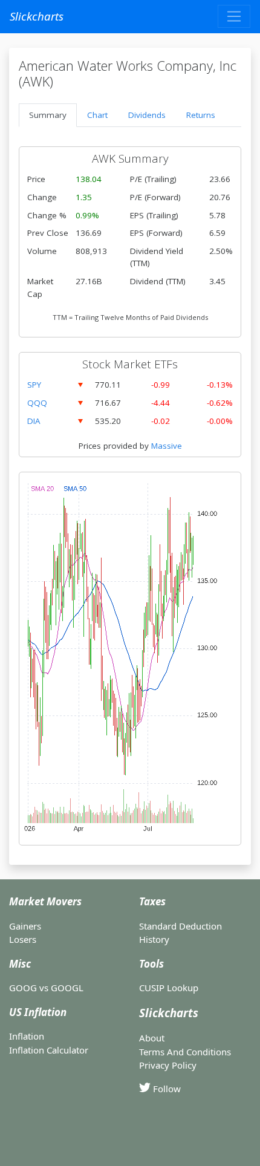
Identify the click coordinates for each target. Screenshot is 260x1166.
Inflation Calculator (48, 1050)
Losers (22, 939)
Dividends (147, 114)
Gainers (25, 926)
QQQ (37, 402)
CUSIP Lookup (168, 988)
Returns (200, 114)
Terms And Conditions (185, 1052)
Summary (48, 114)
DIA (34, 420)
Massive (166, 445)
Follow (166, 1089)
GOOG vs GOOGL (46, 988)
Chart (97, 114)
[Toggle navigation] (234, 16)
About (151, 1038)
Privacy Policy (168, 1065)
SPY (34, 384)
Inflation (26, 1036)
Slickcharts (36, 16)
